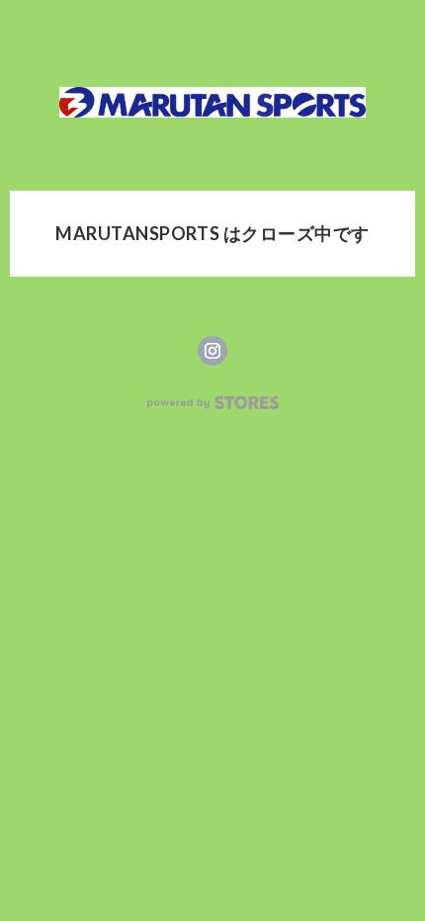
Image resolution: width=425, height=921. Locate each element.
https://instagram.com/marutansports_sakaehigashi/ (212, 351)
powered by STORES (213, 402)
